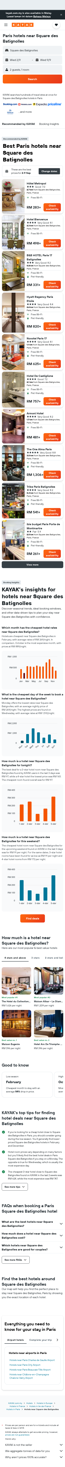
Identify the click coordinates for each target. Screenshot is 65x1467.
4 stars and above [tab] (15, 957)
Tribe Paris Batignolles (41, 486)
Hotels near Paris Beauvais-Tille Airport (30, 1369)
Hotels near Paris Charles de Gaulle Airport (32, 1360)
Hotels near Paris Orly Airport (25, 1364)
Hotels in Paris (13, 1409)
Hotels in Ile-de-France (40, 1406)
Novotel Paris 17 (37, 338)
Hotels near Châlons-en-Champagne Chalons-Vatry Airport (29, 1376)
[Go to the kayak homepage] (22, 25)
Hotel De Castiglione (40, 376)
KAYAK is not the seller (18, 1444)
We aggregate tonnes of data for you (27, 1451)
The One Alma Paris (39, 449)
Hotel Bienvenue (37, 219)
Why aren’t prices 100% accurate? (25, 1457)
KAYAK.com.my (15, 1403)
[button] (61, 14)
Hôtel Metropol (36, 183)
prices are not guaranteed (17, 1434)
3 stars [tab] (35, 957)
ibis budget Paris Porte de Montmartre (43, 526)
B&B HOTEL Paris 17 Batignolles (39, 257)
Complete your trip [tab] (40, 1339)
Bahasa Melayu (42, 16)
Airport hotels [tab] (15, 1339)
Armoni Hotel (35, 413)
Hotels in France (17, 1406)
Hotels (29, 1403)
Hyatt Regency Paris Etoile (40, 299)
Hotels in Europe (45, 1403)
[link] (32, 918)
